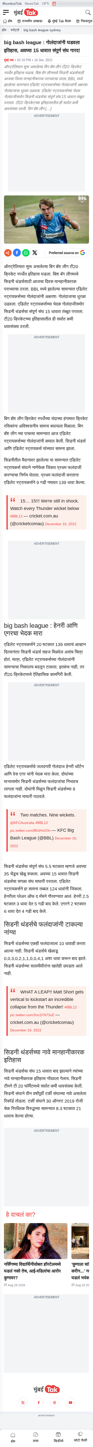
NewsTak (32, 3)
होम (4, 30)
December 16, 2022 (60, 524)
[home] (46, 1389)
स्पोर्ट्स (15, 30)
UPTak (47, 3)
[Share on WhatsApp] (26, 253)
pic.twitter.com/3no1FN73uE (32, 1015)
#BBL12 (16, 516)
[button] (35, 1241)
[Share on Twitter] (35, 253)
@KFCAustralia (22, 823)
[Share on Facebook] (17, 253)
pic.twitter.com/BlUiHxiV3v (30, 830)
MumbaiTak (12, 3)
